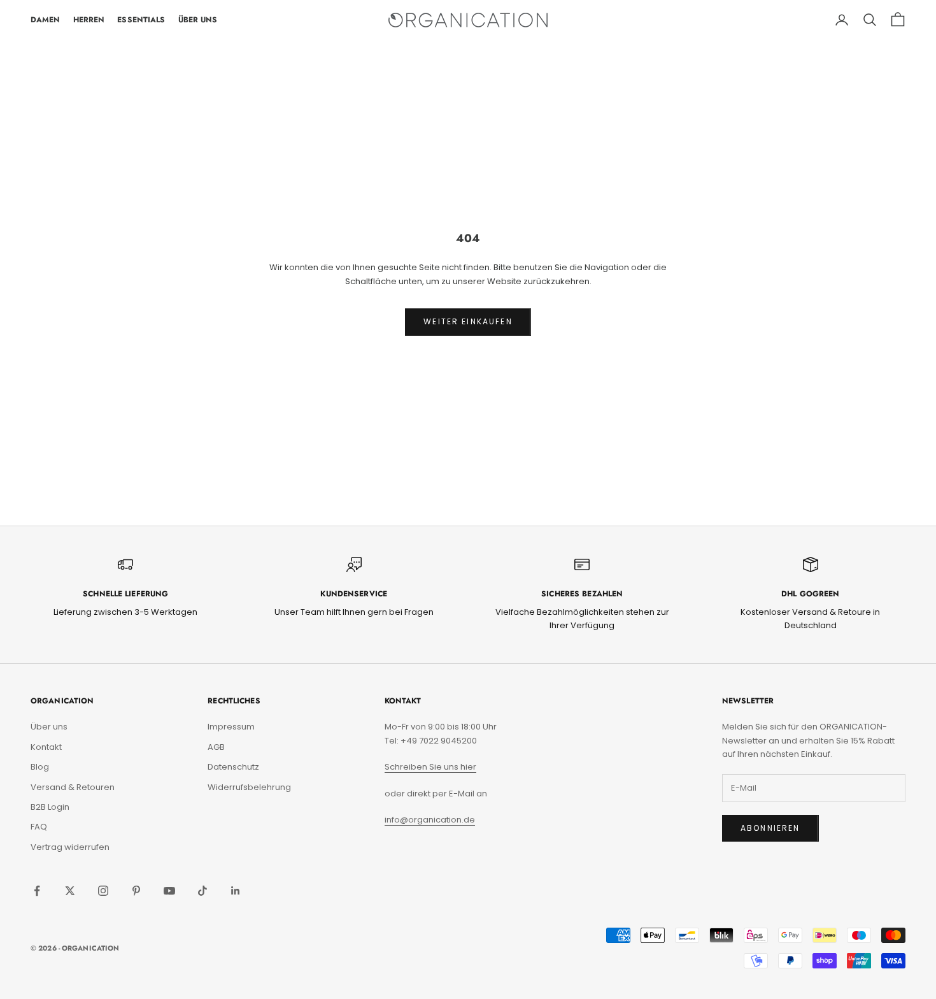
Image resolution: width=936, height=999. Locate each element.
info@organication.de (430, 820)
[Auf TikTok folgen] (202, 890)
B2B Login (50, 807)
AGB (216, 747)
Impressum (231, 727)
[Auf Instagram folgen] (103, 890)
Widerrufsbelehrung (249, 787)
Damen (45, 19)
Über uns (49, 727)
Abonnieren (770, 828)
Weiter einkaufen (468, 321)
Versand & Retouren (73, 787)
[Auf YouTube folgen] (169, 890)
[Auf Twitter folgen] (70, 890)
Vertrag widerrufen (70, 847)
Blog (40, 767)
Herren (89, 19)
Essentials (141, 19)
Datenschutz (233, 767)
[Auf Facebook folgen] (37, 890)
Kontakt (46, 747)
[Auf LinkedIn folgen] (235, 890)
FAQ (39, 827)
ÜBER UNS (198, 19)
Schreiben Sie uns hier (430, 767)
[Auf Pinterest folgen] (136, 890)
